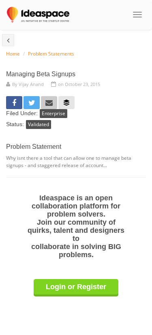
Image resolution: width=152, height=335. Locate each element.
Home (13, 53)
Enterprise (53, 113)
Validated (38, 124)
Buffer (66, 102)
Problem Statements (51, 53)
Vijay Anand (31, 84)
